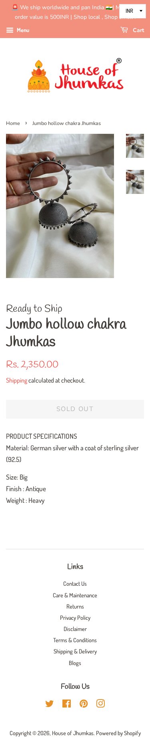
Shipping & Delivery (75, 651)
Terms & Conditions (75, 639)
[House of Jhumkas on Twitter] (49, 704)
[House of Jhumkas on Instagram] (100, 704)
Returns (75, 606)
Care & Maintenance (75, 595)
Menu (22, 29)
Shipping (16, 380)
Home (13, 123)
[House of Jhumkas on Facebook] (66, 704)
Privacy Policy (75, 617)
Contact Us (75, 583)
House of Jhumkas (73, 732)
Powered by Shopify (118, 732)
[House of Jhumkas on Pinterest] (83, 704)
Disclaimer (75, 628)
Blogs (75, 662)
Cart (137, 30)
